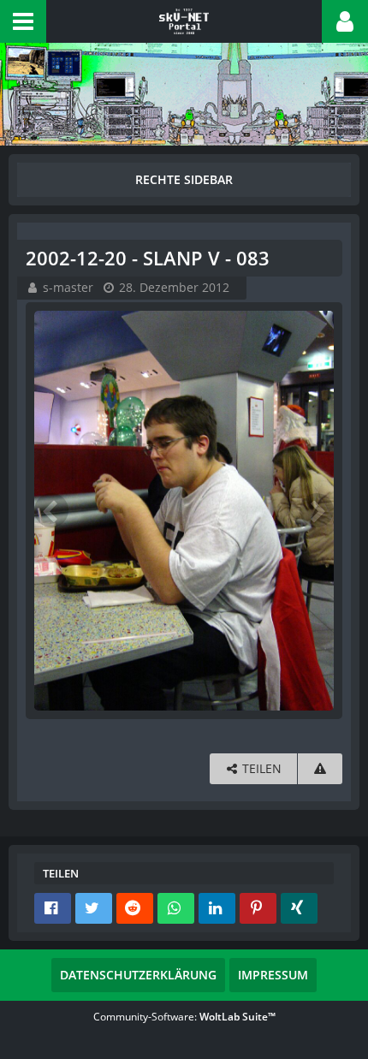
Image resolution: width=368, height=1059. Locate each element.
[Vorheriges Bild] (51, 510)
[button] (23, 21)
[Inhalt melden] (320, 769)
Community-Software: (184, 1016)
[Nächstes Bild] (317, 510)
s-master (68, 287)
